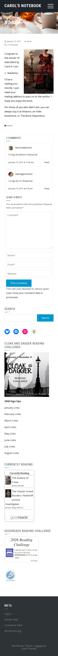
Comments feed (13, 625)
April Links (10, 427)
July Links (9, 446)
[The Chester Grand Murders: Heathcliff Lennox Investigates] (8, 493)
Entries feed (11, 619)
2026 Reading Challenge (21, 542)
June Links (10, 440)
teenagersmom (23, 174)
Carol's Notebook (22, 5)
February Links (12, 414)
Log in (7, 613)
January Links (12, 407)
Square (39, 645)
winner (10, 125)
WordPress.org (12, 631)
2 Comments (13, 44)
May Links (10, 433)
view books (33, 561)
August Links (11, 453)
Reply (47, 162)
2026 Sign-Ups (12, 401)
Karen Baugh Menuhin (15, 508)
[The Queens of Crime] (8, 480)
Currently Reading (19, 473)
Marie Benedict (19, 486)
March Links (11, 420)
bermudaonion (23, 147)
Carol (29, 41)
